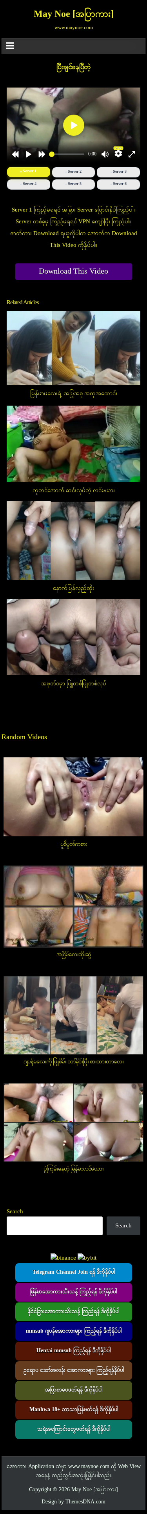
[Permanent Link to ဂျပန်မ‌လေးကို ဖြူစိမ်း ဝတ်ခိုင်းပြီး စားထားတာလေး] (74, 1015)
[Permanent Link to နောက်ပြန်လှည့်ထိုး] (74, 540)
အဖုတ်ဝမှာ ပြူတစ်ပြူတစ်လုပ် (73, 683)
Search (15, 1211)
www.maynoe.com (88, 1467)
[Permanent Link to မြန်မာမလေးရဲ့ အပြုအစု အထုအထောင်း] (74, 348)
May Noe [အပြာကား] (74, 14)
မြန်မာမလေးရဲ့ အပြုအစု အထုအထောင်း (73, 393)
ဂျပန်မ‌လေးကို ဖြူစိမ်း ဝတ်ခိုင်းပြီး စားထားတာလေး (73, 1061)
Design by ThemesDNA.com (73, 1502)
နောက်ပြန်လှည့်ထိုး (73, 588)
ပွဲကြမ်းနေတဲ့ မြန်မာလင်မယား (73, 1169)
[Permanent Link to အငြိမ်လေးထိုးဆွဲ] (74, 906)
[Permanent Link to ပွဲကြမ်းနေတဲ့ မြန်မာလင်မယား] (74, 1122)
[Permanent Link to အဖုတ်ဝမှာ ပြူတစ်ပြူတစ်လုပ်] (74, 637)
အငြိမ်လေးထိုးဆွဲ (73, 954)
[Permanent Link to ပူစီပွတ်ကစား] (74, 796)
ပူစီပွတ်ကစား (73, 844)
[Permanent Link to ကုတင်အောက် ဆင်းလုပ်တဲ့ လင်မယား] (74, 443)
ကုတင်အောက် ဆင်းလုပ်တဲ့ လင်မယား (74, 490)
